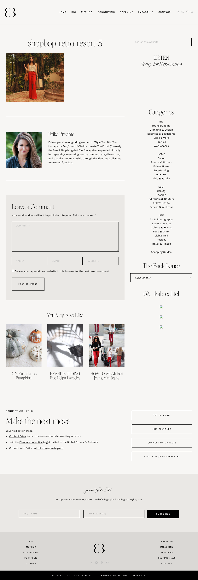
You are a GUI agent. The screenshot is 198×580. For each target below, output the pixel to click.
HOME (161, 154)
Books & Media (161, 223)
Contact (166, 563)
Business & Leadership (161, 133)
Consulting (31, 552)
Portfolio (31, 558)
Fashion (161, 195)
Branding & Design (161, 129)
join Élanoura (162, 429)
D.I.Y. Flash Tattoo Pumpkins (24, 375)
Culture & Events (161, 227)
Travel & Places (161, 243)
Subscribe (163, 514)
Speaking (167, 541)
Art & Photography (161, 219)
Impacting (167, 547)
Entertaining (161, 170)
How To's (161, 174)
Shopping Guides (161, 252)
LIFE (161, 215)
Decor (161, 158)
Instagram (56, 448)
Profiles (161, 142)
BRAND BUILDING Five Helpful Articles (65, 375)
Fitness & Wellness (161, 207)
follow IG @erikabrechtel (162, 456)
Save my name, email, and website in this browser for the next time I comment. (62, 271)
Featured (167, 552)
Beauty (161, 190)
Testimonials (167, 558)
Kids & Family (161, 178)
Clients (31, 563)
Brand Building (161, 125)
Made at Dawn (99, 542)
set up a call (162, 415)
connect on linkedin (162, 443)
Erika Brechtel (10, 12)
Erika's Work (161, 137)
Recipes (161, 239)
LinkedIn (41, 448)
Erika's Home (161, 166)
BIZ (161, 121)
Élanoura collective (31, 442)
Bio (31, 541)
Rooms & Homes (161, 162)
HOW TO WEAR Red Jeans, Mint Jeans (106, 375)
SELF (161, 186)
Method (31, 547)
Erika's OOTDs (161, 203)
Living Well (161, 235)
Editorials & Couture (161, 199)
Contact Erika (17, 436)
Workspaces (161, 146)
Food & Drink (161, 231)
